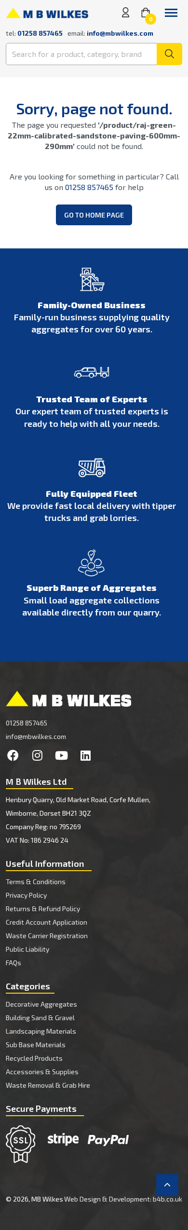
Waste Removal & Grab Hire (48, 1085)
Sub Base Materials (36, 1044)
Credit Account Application (46, 922)
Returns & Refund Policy (43, 908)
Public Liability (27, 949)
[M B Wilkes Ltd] (47, 12)
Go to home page (94, 215)
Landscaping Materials (41, 1031)
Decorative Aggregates (41, 1004)
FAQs (13, 962)
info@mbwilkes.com (120, 33)
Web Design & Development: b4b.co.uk (123, 1199)
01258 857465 (89, 186)
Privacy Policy (26, 895)
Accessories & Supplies (42, 1071)
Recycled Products (34, 1058)
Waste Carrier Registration (47, 935)
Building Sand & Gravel (40, 1017)
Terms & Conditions (36, 881)
